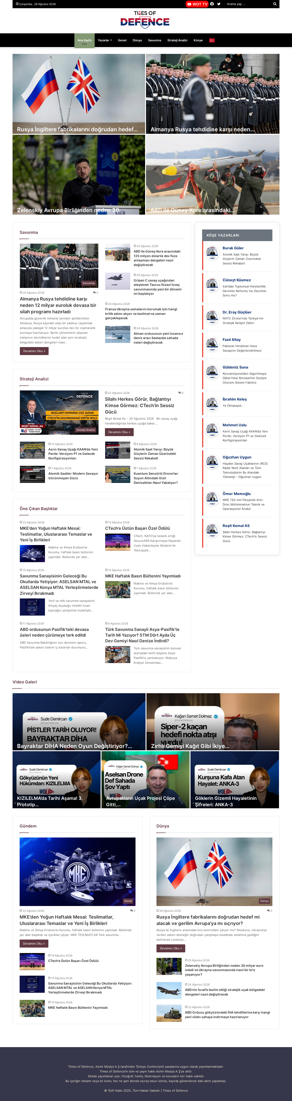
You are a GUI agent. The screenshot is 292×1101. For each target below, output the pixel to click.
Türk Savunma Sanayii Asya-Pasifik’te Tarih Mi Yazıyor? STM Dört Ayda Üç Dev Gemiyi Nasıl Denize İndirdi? (142, 635)
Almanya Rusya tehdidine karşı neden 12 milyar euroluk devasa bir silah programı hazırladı (58, 305)
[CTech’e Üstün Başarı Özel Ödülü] (117, 542)
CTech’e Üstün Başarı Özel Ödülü (137, 528)
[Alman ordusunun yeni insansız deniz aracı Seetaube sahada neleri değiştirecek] (117, 334)
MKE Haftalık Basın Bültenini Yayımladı (143, 576)
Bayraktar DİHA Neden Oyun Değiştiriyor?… (74, 746)
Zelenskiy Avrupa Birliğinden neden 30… (70, 210)
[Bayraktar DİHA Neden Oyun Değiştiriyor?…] (79, 721)
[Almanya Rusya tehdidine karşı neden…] (212, 94)
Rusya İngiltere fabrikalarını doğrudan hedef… (77, 129)
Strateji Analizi (177, 40)
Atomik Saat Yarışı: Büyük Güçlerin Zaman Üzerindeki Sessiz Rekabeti (155, 453)
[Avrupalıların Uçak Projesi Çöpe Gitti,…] (146, 779)
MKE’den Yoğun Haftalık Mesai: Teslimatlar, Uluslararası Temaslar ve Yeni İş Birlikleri (56, 534)
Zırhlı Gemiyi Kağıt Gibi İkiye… (190, 746)
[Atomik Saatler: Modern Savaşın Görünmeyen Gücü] (32, 474)
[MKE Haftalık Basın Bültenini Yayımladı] (117, 589)
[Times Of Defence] (146, 20)
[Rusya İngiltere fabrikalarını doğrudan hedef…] (79, 94)
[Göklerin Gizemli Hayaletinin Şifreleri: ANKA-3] (234, 779)
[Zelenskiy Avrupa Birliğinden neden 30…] (79, 175)
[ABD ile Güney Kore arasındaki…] (212, 175)
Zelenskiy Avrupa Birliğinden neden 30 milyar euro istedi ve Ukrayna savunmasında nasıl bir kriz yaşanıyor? (224, 970)
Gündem (28, 826)
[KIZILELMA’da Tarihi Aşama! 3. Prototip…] (57, 779)
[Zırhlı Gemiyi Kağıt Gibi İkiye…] (212, 721)
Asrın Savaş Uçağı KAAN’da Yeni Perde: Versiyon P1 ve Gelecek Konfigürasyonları (73, 453)
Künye (198, 40)
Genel (122, 40)
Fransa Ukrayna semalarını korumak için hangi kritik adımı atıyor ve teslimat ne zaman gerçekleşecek (141, 313)
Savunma (154, 40)
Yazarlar (103, 40)
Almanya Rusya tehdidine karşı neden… (203, 129)
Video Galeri (25, 682)
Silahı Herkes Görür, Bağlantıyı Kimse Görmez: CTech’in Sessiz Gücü (139, 405)
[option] (146, 135)
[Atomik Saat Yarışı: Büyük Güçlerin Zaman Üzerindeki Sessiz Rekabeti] (117, 450)
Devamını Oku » (34, 351)
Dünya (137, 40)
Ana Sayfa (84, 40)
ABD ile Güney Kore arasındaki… (193, 210)
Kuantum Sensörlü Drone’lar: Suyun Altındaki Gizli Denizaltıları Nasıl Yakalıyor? (156, 477)
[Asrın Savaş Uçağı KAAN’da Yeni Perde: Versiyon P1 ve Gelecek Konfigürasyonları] (32, 450)
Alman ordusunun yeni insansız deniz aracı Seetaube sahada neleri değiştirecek (158, 338)
